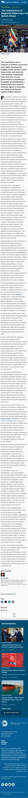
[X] (5, 602)
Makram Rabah (8, 20)
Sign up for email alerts (12, 713)
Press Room (4, 742)
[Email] (13, 602)
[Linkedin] (9, 602)
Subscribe (3, 744)
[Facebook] (2, 602)
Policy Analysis (5, 7)
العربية (18, 22)
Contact (3, 740)
